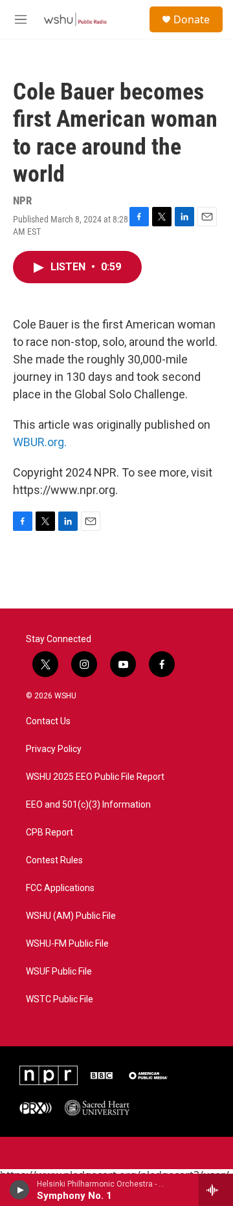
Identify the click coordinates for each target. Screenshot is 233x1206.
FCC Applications (60, 888)
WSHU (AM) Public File (71, 916)
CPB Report (49, 832)
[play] (20, 1189)
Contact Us (48, 721)
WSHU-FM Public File (67, 944)
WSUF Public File (59, 971)
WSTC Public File (59, 999)
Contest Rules (54, 860)
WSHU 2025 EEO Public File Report (95, 777)
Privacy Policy (54, 749)
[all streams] (216, 1190)
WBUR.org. (40, 442)
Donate (191, 19)
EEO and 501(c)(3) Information (88, 805)
